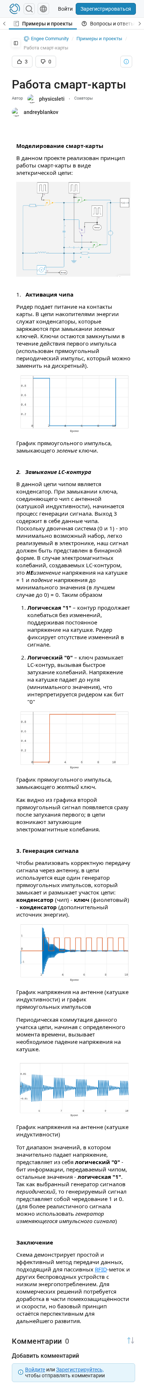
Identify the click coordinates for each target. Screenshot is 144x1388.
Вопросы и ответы (112, 24)
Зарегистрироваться (105, 9)
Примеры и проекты (47, 24)
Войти (65, 9)
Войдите (35, 1370)
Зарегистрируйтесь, (80, 1370)
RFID (101, 1269)
